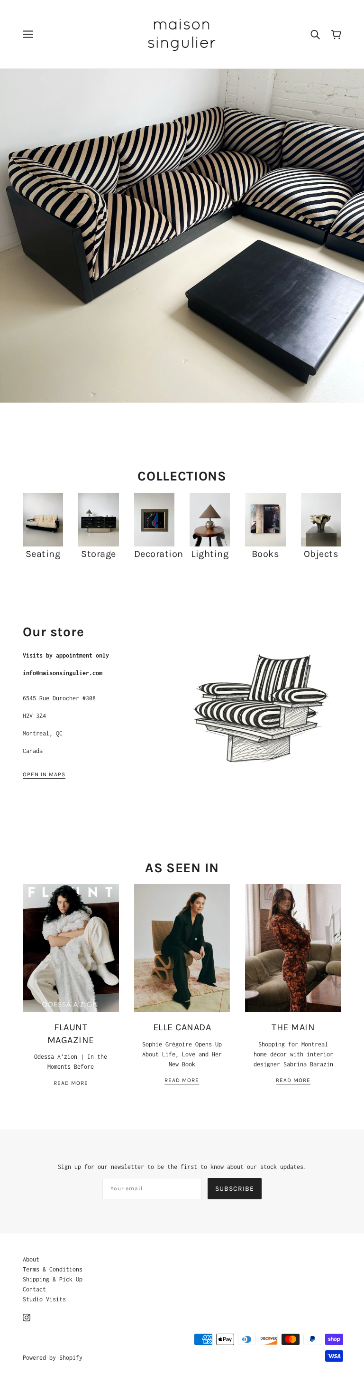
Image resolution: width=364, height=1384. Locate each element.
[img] (26, 1317)
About (31, 1259)
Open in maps (44, 775)
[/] (181, 33)
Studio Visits (44, 1299)
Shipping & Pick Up (52, 1279)
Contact (34, 1289)
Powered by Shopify (52, 1357)
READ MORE (181, 1080)
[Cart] (336, 34)
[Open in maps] (260, 711)
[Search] (315, 34)
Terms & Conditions (52, 1269)
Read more (71, 1083)
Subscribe (234, 1189)
